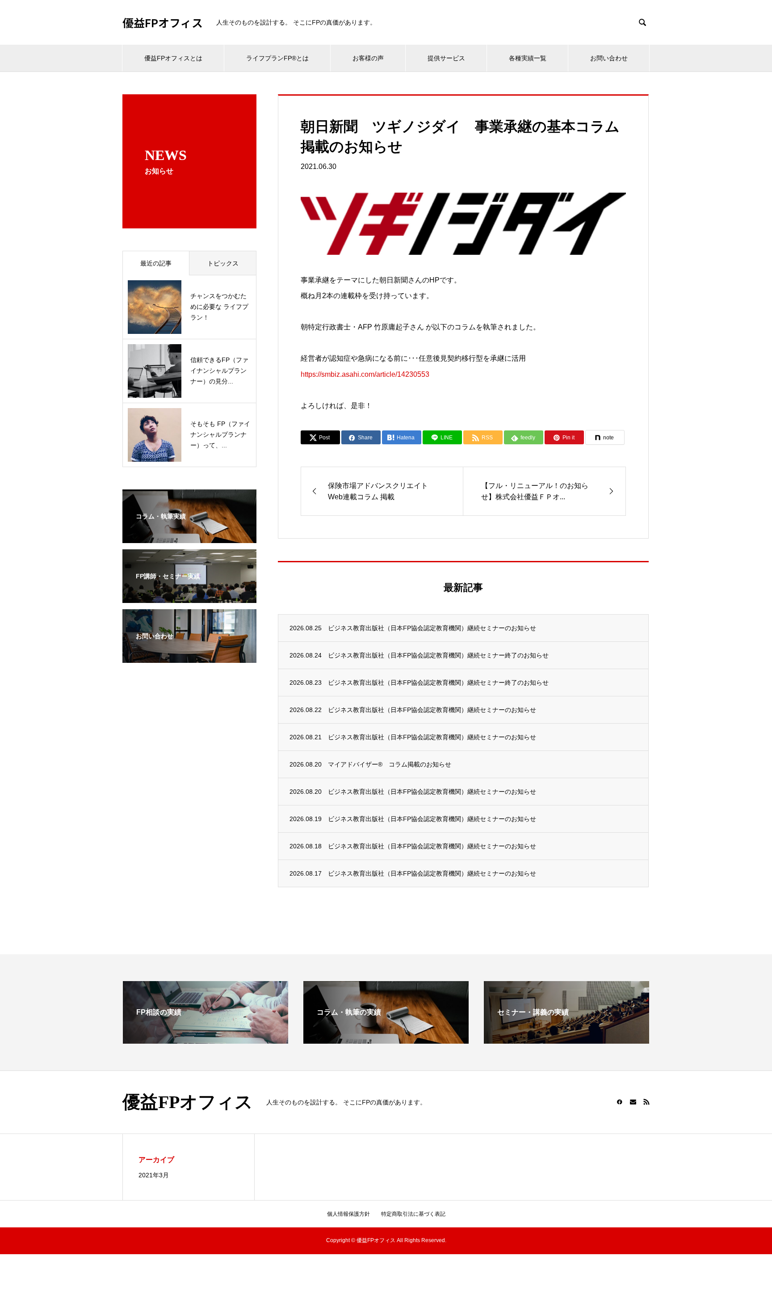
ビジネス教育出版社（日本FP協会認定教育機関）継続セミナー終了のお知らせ (438, 655)
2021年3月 (153, 1175)
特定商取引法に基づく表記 (413, 1214)
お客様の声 (368, 58)
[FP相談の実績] (205, 1040)
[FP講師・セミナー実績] (189, 597)
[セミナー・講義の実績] (566, 1040)
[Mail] (633, 1102)
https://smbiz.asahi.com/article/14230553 (365, 374)
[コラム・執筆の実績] (386, 1040)
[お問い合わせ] (189, 657)
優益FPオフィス (162, 22)
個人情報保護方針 (348, 1214)
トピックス (223, 263)
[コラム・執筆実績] (189, 537)
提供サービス (446, 58)
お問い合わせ (609, 58)
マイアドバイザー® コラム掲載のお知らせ (389, 764)
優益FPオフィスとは (173, 58)
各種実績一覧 (527, 58)
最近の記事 (156, 263)
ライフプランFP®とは (277, 58)
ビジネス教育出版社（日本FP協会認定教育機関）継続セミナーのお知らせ (432, 628)
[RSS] (646, 1102)
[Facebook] (620, 1102)
